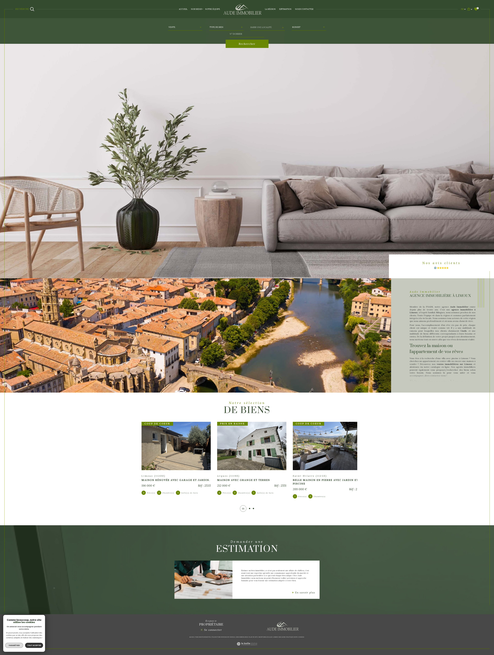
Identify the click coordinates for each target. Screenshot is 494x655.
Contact (489, 195)
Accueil (183, 9)
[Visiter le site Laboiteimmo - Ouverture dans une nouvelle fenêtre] (247, 646)
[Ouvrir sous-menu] (203, 9)
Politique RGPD (291, 637)
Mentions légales (265, 637)
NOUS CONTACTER (304, 9)
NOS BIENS (196, 9)
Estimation (285, 9)
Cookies (301, 637)
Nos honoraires (242, 637)
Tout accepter (34, 645)
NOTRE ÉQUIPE (212, 9)
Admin (275, 637)
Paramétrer (14, 645)
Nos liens (282, 637)
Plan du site (253, 637)
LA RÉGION (270, 9)
